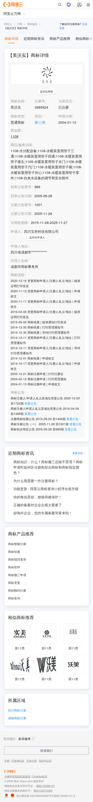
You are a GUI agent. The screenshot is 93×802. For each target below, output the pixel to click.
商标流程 (17, 275)
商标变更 (14, 582)
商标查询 (14, 598)
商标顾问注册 (17, 590)
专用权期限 (19, 222)
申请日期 (65, 116)
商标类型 (17, 116)
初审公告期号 (21, 186)
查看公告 (30, 403)
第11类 (40, 122)
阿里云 (8, 24)
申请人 (16, 231)
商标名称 (17, 100)
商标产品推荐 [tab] (60, 38)
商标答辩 (14, 567)
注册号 (40, 100)
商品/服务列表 (21, 145)
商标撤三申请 (17, 575)
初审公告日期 (21, 195)
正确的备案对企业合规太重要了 (37, 504)
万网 (19, 24)
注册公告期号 (21, 204)
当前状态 (65, 100)
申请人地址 (19, 246)
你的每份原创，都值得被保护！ (37, 496)
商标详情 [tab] (11, 38)
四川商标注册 (17, 710)
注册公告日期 (21, 213)
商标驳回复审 (17, 559)
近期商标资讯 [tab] (34, 38)
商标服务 (32, 24)
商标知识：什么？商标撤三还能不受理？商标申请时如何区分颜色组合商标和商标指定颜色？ (48, 467)
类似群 (16, 130)
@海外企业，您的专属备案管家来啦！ (42, 512)
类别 (38, 116)
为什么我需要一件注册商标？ (35, 480)
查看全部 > (78, 453)
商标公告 (17, 392)
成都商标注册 (17, 718)
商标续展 (14, 551)
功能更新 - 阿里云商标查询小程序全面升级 (46, 488)
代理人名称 (19, 260)
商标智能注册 (17, 544)
